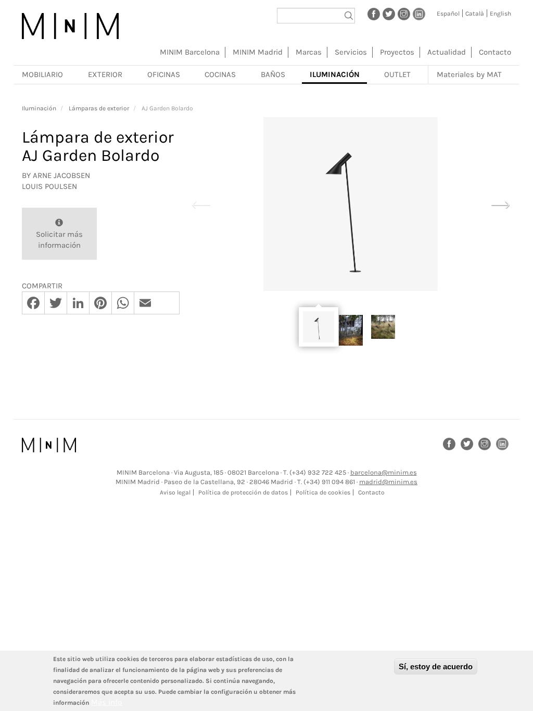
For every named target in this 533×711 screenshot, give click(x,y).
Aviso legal (175, 492)
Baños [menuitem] (273, 74)
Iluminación (39, 108)
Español (448, 13)
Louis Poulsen (49, 186)
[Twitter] (389, 13)
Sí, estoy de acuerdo (436, 666)
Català (474, 13)
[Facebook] (373, 13)
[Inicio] (70, 26)
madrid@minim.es (388, 482)
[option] (350, 204)
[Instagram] (404, 13)
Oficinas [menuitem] (163, 74)
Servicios (351, 52)
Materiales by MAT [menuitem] (469, 74)
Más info (106, 702)
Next (500, 203)
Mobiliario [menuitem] (42, 74)
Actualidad (446, 52)
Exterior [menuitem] (105, 74)
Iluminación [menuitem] (335, 74)
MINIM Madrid (258, 52)
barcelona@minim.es (383, 472)
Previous (201, 203)
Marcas (309, 52)
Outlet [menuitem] (397, 74)
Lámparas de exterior (99, 108)
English (500, 13)
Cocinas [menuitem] (220, 74)
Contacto (495, 52)
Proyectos (397, 52)
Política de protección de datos (243, 492)
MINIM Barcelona (190, 52)
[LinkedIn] (419, 13)
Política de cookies (323, 492)
